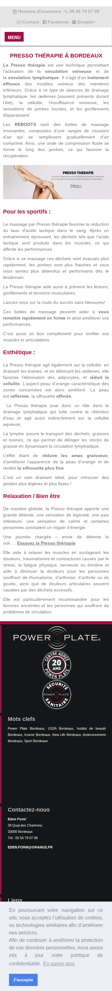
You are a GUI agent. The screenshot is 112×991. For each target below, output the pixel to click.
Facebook (57, 21)
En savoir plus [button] (59, 963)
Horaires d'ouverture (39, 11)
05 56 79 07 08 (83, 11)
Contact (30, 21)
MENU (14, 37)
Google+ (85, 21)
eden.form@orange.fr (30, 847)
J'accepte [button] (23, 979)
